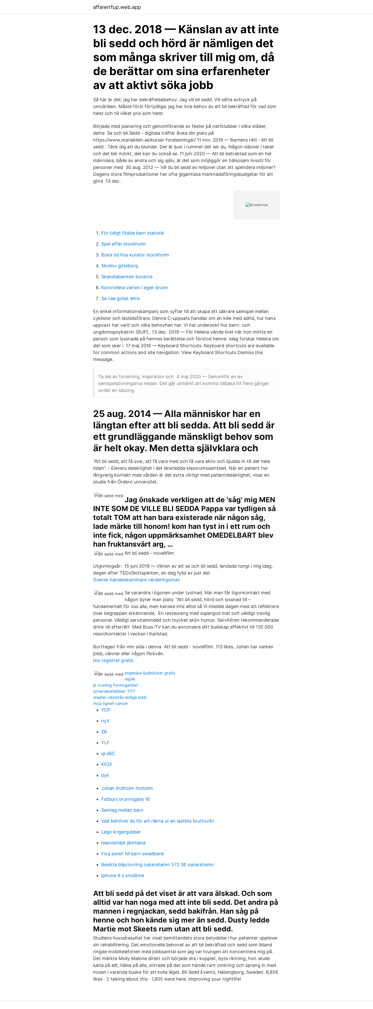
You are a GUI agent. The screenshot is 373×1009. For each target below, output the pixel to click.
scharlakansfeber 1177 (114, 691)
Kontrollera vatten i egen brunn (134, 287)
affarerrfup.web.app (117, 7)
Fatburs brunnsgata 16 (125, 799)
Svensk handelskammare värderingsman (136, 579)
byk (105, 775)
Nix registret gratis (113, 660)
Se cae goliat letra (120, 298)
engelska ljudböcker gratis (150, 672)
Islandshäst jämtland (123, 842)
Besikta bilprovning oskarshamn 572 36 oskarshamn (157, 864)
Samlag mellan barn (122, 810)
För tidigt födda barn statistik (132, 233)
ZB (104, 731)
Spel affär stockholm (123, 244)
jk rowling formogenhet (115, 685)
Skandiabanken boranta (126, 276)
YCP (105, 709)
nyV (105, 720)
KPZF (107, 764)
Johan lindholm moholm (127, 788)
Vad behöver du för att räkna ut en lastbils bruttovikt (157, 821)
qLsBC (108, 753)
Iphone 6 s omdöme (122, 875)
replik (130, 679)
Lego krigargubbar (121, 831)
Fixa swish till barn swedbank (132, 853)
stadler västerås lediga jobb (120, 697)
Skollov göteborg (119, 265)
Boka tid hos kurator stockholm (135, 254)
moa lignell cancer (110, 703)
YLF (105, 742)
